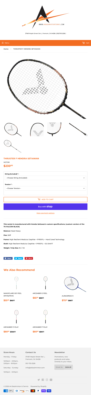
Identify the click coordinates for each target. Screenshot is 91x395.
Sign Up (68, 367)
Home (6, 49)
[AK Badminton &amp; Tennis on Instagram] (47, 380)
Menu (7, 43)
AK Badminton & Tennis (18, 386)
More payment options (46, 213)
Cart (87, 43)
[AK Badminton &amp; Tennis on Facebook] (43, 380)
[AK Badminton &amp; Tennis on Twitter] (39, 380)
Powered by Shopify (38, 386)
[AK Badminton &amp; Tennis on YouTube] (51, 380)
